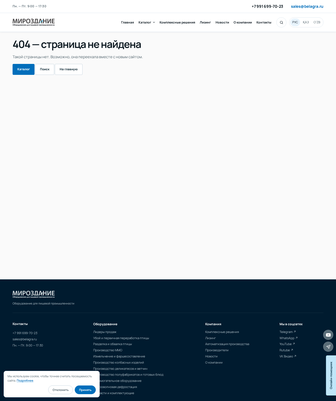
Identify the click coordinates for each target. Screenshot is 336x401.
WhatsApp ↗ (289, 338)
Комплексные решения (177, 22)
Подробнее (25, 380)
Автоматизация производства (227, 344)
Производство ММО (107, 350)
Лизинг (205, 22)
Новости (222, 22)
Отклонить (61, 390)
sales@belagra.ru (307, 6)
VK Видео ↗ (288, 356)
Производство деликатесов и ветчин (120, 369)
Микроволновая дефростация (115, 387)
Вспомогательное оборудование (117, 381)
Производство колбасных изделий (118, 362)
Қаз (306, 22)
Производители (217, 350)
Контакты (263, 22)
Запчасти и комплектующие (113, 393)
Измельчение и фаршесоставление (119, 356)
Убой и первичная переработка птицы (121, 338)
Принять (85, 390)
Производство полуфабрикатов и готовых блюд (128, 374)
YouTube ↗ (287, 344)
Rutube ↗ (286, 350)
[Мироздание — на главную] (34, 22)
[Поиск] (281, 22)
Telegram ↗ (288, 332)
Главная (127, 22)
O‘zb (317, 22)
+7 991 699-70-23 (267, 6)
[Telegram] (328, 347)
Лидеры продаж (104, 332)
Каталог (145, 22)
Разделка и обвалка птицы (112, 344)
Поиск (44, 69)
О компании (243, 22)
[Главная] (34, 294)
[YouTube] (328, 335)
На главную (69, 69)
